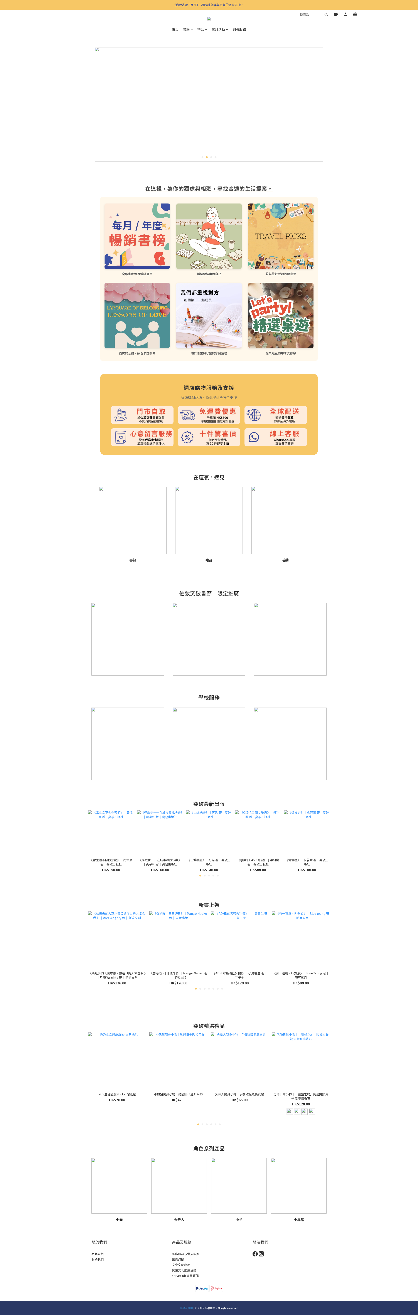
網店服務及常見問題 (185, 1254)
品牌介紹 (97, 1254)
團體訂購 (178, 1259)
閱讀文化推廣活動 (184, 1270)
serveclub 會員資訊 (185, 1275)
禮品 (200, 29)
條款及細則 (186, 1308)
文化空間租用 (181, 1265)
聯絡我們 (97, 1259)
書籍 (186, 29)
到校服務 (239, 29)
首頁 (175, 29)
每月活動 (218, 29)
